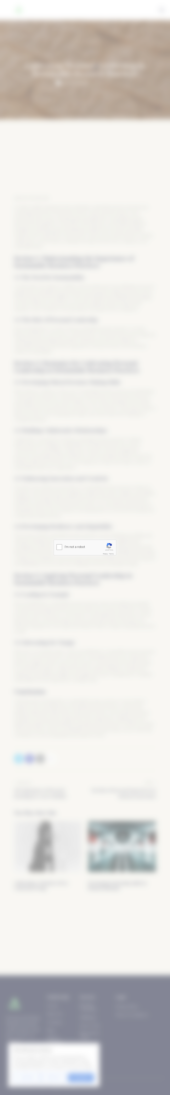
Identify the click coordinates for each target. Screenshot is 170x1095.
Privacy (105, 554)
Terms (111, 554)
